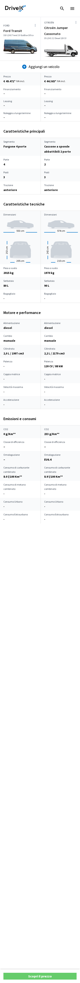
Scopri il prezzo (40, 976)
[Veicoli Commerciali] (15, 8)
